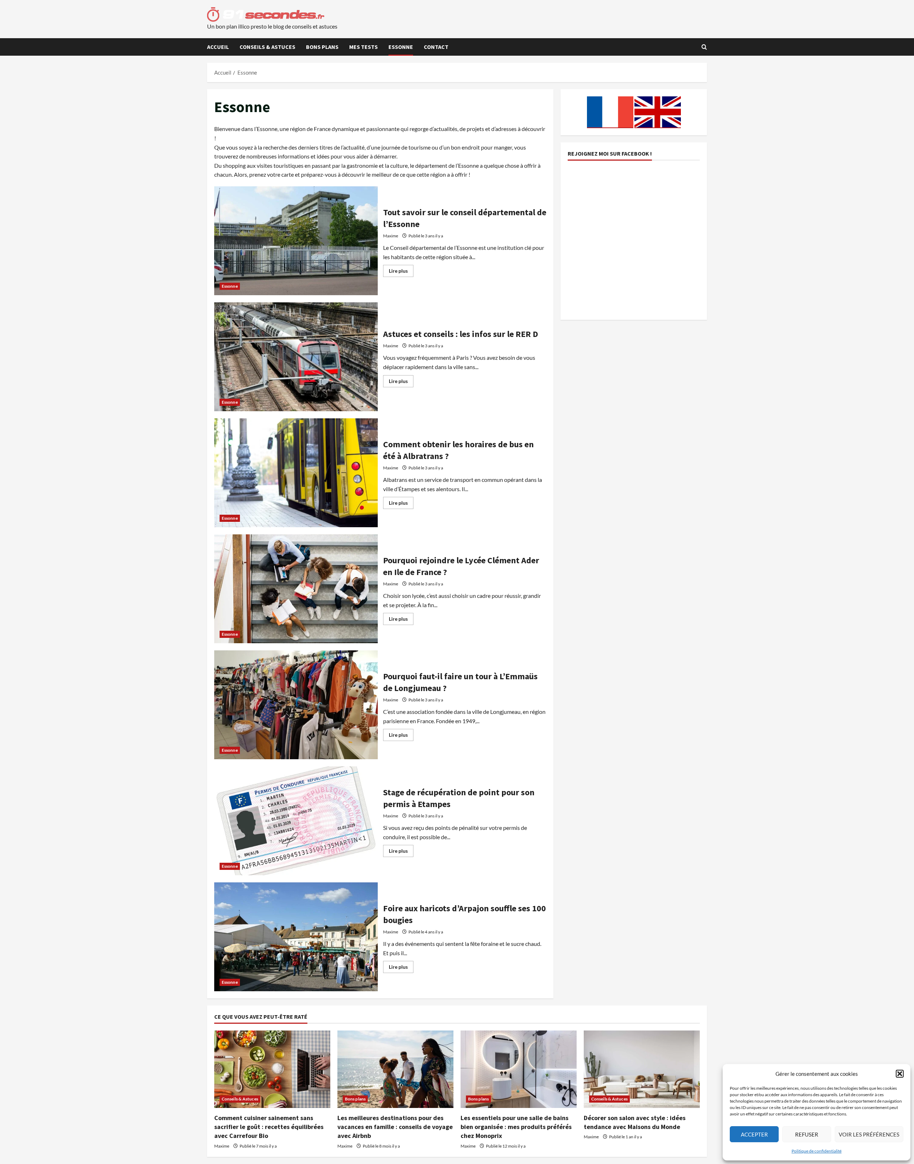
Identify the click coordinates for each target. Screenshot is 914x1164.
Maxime (390, 235)
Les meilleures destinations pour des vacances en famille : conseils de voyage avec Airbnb (395, 1127)
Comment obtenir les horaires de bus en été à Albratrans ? (296, 472)
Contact (436, 46)
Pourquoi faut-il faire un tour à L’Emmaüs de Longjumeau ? (296, 704)
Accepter (754, 1134)
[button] (899, 1073)
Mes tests (363, 46)
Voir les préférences (869, 1134)
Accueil (218, 46)
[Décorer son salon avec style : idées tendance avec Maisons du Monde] (642, 1069)
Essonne (400, 46)
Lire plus (401, 272)
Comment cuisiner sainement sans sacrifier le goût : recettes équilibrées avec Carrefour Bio (268, 1127)
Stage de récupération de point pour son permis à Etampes (296, 820)
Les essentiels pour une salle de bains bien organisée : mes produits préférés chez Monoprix (516, 1127)
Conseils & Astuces (267, 46)
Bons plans (322, 46)
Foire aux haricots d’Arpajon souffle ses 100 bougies (296, 936)
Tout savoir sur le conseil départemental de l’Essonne (296, 240)
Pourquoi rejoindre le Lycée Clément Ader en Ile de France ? (296, 588)
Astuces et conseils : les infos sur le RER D (296, 356)
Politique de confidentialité (817, 1151)
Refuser (806, 1134)
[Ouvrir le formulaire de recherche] (704, 47)
